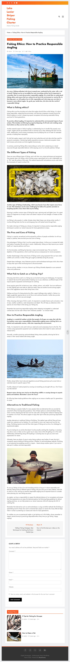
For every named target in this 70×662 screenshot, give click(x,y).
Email (11, 580)
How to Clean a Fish (29, 633)
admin (10, 51)
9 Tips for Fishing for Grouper (32, 616)
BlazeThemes (42, 657)
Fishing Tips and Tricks (15, 39)
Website (11, 587)
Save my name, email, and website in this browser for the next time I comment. (33, 594)
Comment (12, 551)
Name (11, 572)
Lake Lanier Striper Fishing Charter (11, 15)
